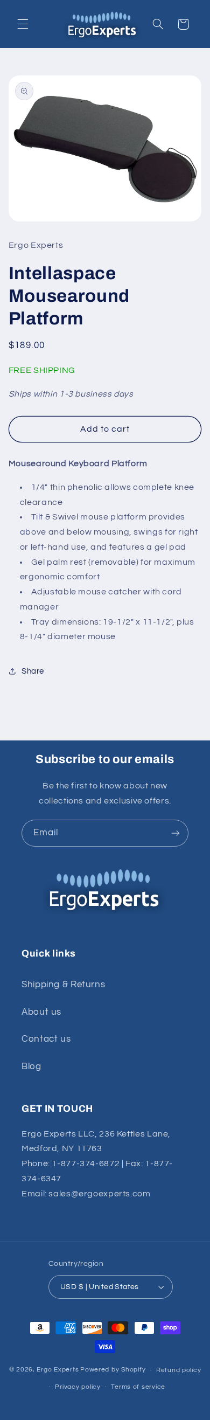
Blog (31, 1066)
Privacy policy (77, 1387)
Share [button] (33, 671)
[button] (22, 24)
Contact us (46, 1039)
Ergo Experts (58, 1370)
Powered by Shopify (112, 1370)
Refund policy (178, 1370)
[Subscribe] (175, 833)
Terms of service (138, 1387)
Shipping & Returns (63, 984)
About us (41, 1012)
